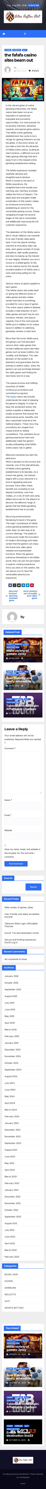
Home (23, 1483)
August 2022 (11, 1223)
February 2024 (12, 1116)
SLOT (25, 50)
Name (8, 800)
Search (8, 878)
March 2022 (11, 1250)
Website (8, 830)
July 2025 (9, 1003)
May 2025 (9, 1016)
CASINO (8, 50)
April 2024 (10, 1103)
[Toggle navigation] (25, 34)
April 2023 (10, 1170)
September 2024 (13, 1069)
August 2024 (11, 1076)
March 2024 (11, 1109)
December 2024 (13, 1049)
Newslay (39, 1474)
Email (7, 815)
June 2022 (10, 1236)
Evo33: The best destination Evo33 (22, 933)
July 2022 (9, 1230)
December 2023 (12, 1130)
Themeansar (24, 1477)
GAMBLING (16, 50)
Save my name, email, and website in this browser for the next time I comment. (22, 853)
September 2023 (13, 1143)
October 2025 (11, 983)
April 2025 (10, 1023)
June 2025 (10, 1009)
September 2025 (13, 989)
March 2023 (11, 1176)
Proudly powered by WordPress (16, 1474)
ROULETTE (10, 1294)
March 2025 (11, 1029)
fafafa (13, 396)
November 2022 (13, 1203)
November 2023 (13, 1136)
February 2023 (12, 1183)
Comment (10, 748)
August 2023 (11, 1150)
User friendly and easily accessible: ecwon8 (19, 681)
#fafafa (35, 70)
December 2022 (12, 1196)
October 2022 (11, 1210)
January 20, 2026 (17, 1354)
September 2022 (13, 1216)
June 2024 (10, 1089)
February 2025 (12, 1036)
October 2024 (11, 1063)
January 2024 (12, 1123)
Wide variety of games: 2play (17, 652)
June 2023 (10, 1156)
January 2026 (12, 976)
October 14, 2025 (17, 1440)
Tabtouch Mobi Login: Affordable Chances (22, 707)
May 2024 (10, 1096)
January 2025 (11, 1043)
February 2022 (12, 1257)
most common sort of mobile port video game (30, 594)
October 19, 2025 (17, 1411)
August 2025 (11, 996)
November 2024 (13, 1056)
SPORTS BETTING (13, 647)
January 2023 (11, 1190)
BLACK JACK (11, 1274)
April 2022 (10, 1243)
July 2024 (10, 1083)
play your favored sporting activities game (13, 596)
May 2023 (9, 1163)
